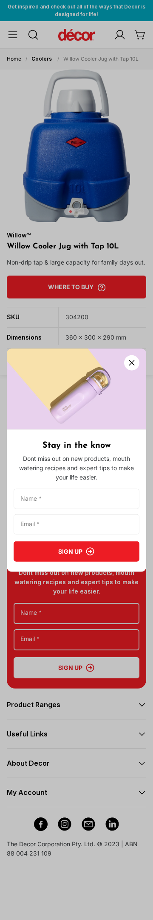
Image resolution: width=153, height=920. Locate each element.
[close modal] (131, 363)
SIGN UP (70, 551)
